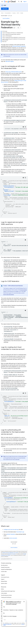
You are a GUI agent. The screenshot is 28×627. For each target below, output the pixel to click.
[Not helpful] (11, 16)
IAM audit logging (10, 61)
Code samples (4, 593)
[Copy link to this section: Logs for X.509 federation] (20, 281)
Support (2, 579)
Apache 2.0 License (11, 553)
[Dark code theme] (23, 127)
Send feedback (6, 18)
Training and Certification (6, 597)
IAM (5, 5)
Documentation (8, 13)
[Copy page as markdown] (18, 28)
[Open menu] (2, 1)
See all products (4, 565)
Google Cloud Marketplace (6, 569)
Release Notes (4, 581)
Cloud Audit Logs (20, 531)
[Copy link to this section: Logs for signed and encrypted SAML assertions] (14, 224)
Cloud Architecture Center (6, 595)
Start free (5, 8)
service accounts (13, 538)
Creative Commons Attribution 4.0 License (10, 552)
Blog (2, 603)
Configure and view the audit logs (11, 529)
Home (2, 13)
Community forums (5, 577)
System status (4, 583)
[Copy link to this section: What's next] (10, 526)
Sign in (25, 1)
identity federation (11, 534)
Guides (21, 13)
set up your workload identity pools (13, 71)
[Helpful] (9, 16)
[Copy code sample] (25, 127)
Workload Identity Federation (19, 46)
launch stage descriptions (8, 294)
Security (14, 13)
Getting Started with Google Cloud (8, 591)
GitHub (2, 589)
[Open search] (19, 1)
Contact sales (4, 571)
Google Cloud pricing (5, 567)
